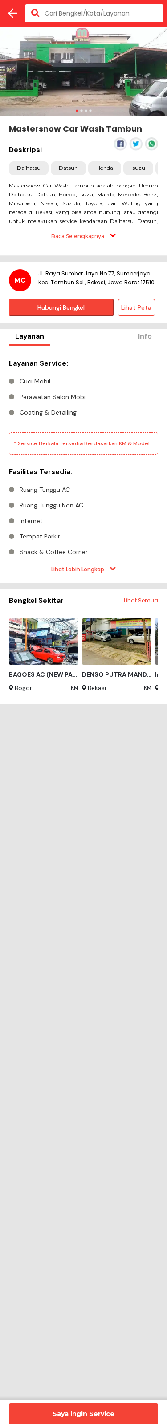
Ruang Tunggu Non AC (51, 505)
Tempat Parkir (40, 536)
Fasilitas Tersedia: (40, 471)
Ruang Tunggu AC (45, 490)
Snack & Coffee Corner (54, 552)
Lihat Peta (136, 307)
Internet (31, 521)
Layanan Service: (38, 363)
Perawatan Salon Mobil (53, 397)
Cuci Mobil (35, 381)
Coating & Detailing (48, 412)
